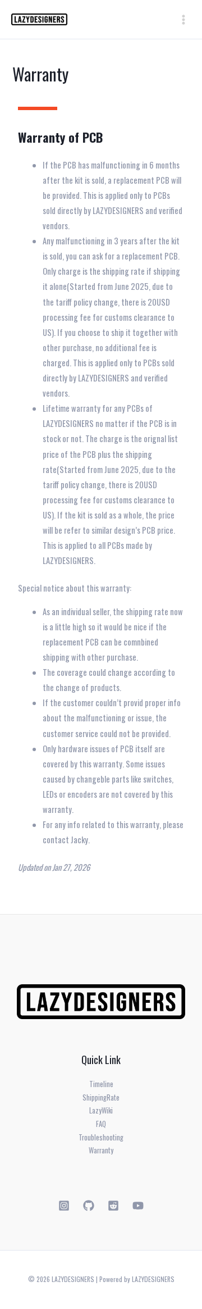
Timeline (101, 1084)
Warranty (101, 1150)
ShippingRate (101, 1097)
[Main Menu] (183, 19)
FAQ (101, 1124)
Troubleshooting (101, 1137)
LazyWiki (101, 1110)
